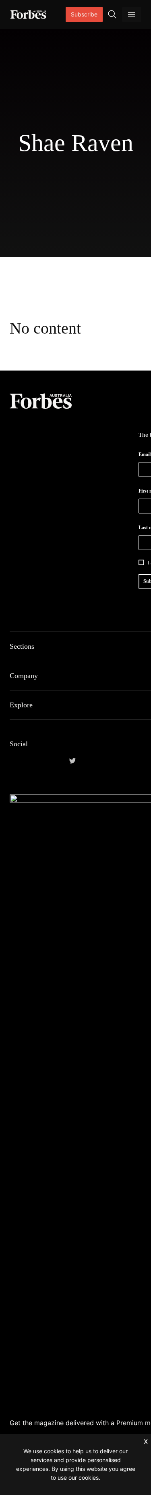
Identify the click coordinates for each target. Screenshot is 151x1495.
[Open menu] (131, 14)
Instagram (53, 761)
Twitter (72, 761)
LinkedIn (34, 761)
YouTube (92, 761)
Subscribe (84, 14)
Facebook (14, 761)
